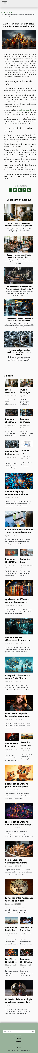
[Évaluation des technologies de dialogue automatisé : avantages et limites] (26, 552)
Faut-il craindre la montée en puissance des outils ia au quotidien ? (19, 224)
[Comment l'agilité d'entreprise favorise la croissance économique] (19, 849)
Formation (19, 1036)
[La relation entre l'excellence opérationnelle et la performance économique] (19, 887)
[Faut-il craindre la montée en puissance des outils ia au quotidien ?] (18, 212)
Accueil (3, 12)
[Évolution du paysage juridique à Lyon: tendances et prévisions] (27, 736)
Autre (10, 12)
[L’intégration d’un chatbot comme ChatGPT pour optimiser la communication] (19, 664)
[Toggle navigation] (4, 3)
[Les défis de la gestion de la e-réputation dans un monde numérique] (11, 952)
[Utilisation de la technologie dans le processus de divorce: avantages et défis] (19, 988)
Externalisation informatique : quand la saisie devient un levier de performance (19, 532)
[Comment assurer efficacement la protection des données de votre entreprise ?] (19, 626)
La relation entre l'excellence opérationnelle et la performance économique (19, 901)
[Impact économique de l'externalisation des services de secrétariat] (19, 702)
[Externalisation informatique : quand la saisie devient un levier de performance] (19, 518)
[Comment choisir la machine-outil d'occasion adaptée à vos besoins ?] (18, 275)
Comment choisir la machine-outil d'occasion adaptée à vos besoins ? (19, 288)
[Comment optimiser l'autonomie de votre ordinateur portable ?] (18, 307)
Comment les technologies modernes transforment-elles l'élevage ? (19, 352)
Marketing (19, 1042)
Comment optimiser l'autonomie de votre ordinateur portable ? (19, 319)
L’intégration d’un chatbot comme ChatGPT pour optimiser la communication (18, 678)
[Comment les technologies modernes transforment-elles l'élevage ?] (18, 339)
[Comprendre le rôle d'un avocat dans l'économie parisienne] (11, 920)
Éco (19, 1045)
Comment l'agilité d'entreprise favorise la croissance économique (16, 863)
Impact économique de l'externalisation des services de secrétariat (19, 716)
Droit (19, 1039)
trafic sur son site (25, 110)
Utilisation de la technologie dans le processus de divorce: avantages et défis (18, 1002)
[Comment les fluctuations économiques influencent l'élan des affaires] (26, 920)
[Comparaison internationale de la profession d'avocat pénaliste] (12, 736)
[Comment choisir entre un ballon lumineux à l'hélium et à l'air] (11, 552)
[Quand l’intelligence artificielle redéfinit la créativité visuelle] (18, 244)
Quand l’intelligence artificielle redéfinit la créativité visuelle (19, 256)
